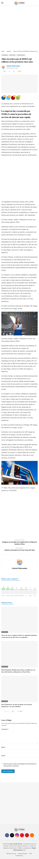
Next (13, 711)
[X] (12, 835)
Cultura (4, 701)
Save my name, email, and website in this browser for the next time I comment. (20, 765)
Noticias (12, 55)
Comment (5, 729)
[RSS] (32, 835)
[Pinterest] (27, 835)
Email (3, 755)
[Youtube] (22, 835)
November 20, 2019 (12, 68)
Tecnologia (20, 55)
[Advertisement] (19, 28)
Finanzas (5, 55)
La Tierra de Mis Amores (15, 844)
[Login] (36, 2)
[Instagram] (17, 835)
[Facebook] (7, 835)
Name (3, 747)
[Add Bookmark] (36, 97)
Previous (6, 711)
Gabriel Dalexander (13, 66)
